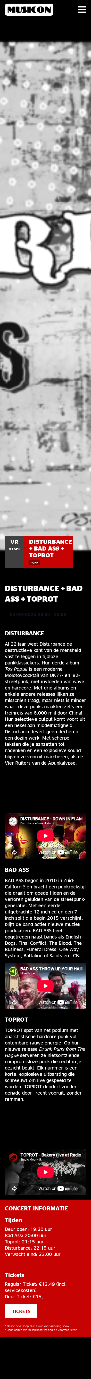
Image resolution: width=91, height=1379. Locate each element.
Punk (35, 562)
